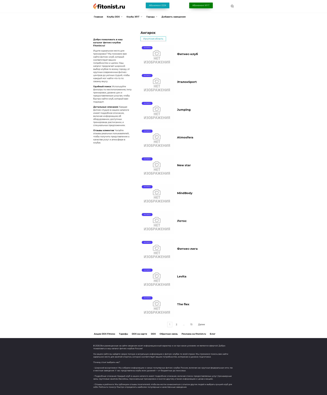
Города (150, 17)
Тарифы (123, 334)
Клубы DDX (113, 17)
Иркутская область (153, 39)
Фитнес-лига (187, 248)
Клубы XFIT (133, 17)
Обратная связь (169, 334)
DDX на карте (139, 334)
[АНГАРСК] (157, 65)
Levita (181, 276)
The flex (183, 304)
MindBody (184, 193)
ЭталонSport (187, 82)
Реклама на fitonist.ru (194, 334)
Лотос (182, 221)
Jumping (184, 109)
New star (184, 165)
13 (191, 324)
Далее (201, 324)
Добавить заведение (173, 17)
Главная (98, 17)
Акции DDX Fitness (104, 334)
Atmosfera (185, 137)
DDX (153, 334)
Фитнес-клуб (187, 54)
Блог (212, 334)
